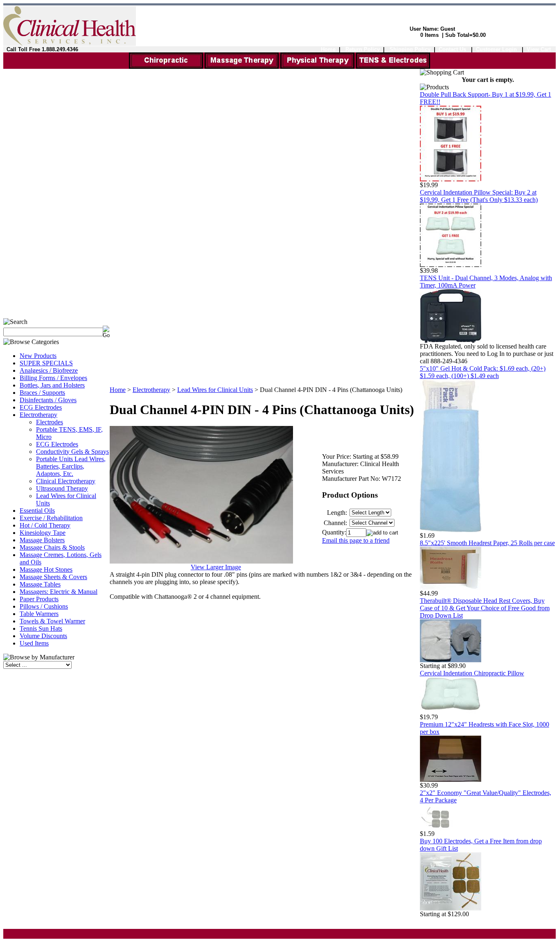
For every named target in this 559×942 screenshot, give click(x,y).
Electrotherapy (38, 414)
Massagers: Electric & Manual (58, 591)
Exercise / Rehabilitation (51, 517)
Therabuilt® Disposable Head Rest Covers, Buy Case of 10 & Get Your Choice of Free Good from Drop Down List (485, 608)
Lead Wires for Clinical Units (215, 389)
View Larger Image (216, 567)
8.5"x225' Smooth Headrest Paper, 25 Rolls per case (487, 542)
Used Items (34, 643)
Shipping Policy (410, 49)
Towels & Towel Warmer (52, 621)
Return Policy (362, 49)
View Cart (539, 49)
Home (328, 49)
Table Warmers (39, 613)
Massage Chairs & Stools (52, 547)
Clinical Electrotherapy (65, 481)
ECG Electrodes (41, 407)
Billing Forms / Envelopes (53, 377)
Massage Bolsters (42, 540)
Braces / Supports (42, 392)
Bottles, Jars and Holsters (52, 385)
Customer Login (497, 49)
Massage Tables (40, 584)
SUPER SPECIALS (46, 363)
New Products (38, 355)
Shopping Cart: (398, 35)
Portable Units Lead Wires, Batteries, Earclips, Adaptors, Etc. (71, 466)
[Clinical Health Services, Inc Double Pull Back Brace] (450, 179)
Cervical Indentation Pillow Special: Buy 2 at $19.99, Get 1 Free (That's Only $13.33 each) (479, 196)
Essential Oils (37, 510)
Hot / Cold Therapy (45, 525)
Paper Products (39, 599)
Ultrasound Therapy (62, 488)
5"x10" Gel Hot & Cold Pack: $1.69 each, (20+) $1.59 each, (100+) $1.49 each (482, 372)
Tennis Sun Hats (41, 628)
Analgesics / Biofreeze (49, 370)
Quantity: (334, 532)
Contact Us (452, 49)
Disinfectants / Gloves (48, 399)
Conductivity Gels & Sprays (72, 451)
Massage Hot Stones (46, 569)
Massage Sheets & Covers (53, 576)
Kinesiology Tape (42, 532)
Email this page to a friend (356, 540)
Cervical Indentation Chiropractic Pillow (472, 673)
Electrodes (49, 422)
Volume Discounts (43, 635)
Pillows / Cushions (44, 606)
